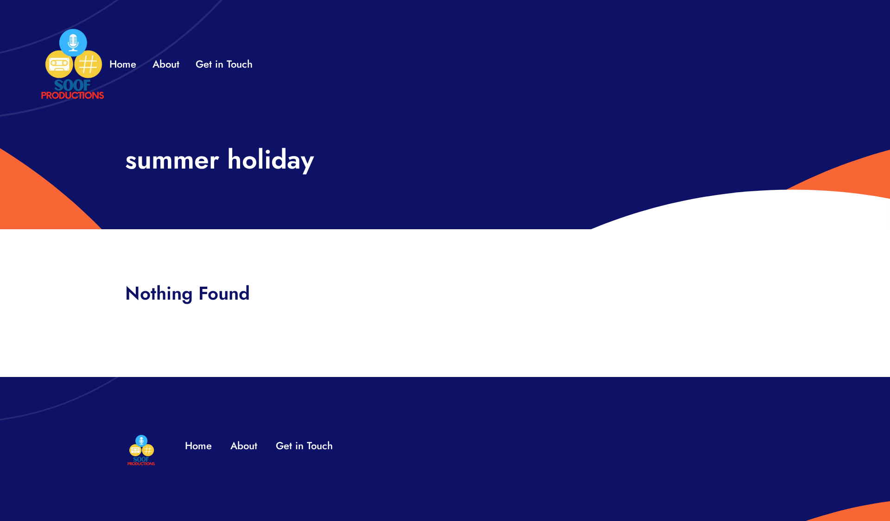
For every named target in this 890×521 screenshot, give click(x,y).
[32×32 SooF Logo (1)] (72, 32)
